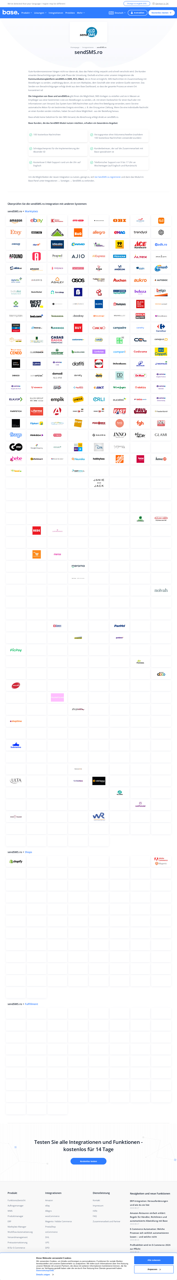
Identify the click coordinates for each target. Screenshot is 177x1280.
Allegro (48, 1210)
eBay (47, 1205)
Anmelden (139, 12)
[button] (117, 13)
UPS (47, 1242)
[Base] (11, 12)
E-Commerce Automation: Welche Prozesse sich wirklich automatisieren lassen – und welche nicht (149, 1233)
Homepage (75, 47)
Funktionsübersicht (16, 1200)
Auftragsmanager (16, 1205)
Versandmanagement (18, 1237)
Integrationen (56, 12)
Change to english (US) (137, 3)
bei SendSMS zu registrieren (108, 177)
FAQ (95, 1216)
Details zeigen (43, 1274)
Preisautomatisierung (17, 1242)
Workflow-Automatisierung (20, 1232)
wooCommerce (52, 1216)
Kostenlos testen (160, 12)
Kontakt (96, 1200)
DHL (47, 1237)
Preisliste (70, 12)
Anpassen (152, 1269)
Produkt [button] (25, 12)
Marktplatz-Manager (17, 1226)
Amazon (49, 1200)
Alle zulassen (154, 1260)
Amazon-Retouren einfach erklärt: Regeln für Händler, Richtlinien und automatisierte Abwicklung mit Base (149, 1217)
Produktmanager (15, 1216)
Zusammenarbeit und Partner (106, 1221)
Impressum (98, 1205)
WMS (10, 1210)
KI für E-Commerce (16, 1247)
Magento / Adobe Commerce (58, 1221)
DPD (47, 1247)
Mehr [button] (80, 12)
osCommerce (51, 1232)
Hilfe (95, 1210)
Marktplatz (31, 211)
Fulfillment (31, 1004)
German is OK (162, 3)
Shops (28, 852)
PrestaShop (50, 1226)
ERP (9, 1221)
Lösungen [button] (39, 12)
